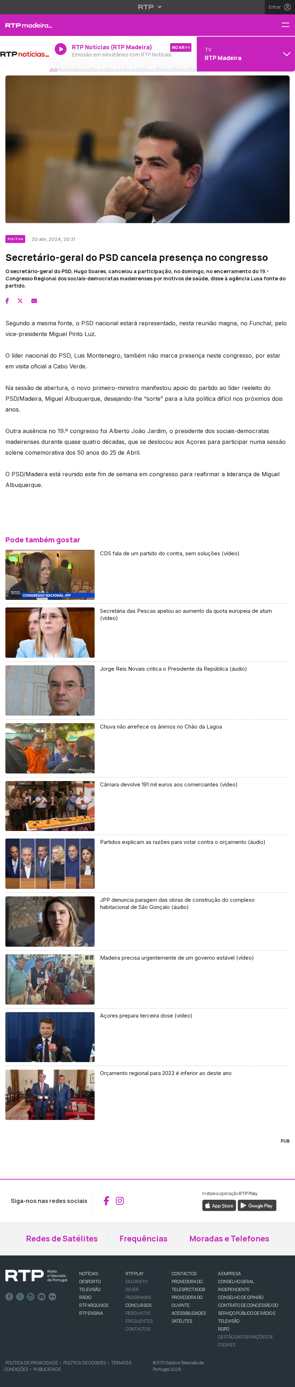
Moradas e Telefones (229, 1238)
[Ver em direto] (24, 54)
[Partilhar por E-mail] (34, 301)
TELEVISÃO (89, 1289)
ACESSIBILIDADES (189, 1313)
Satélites (182, 1321)
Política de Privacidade (31, 1363)
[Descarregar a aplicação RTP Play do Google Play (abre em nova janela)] (257, 1205)
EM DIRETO (137, 1281)
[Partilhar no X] (20, 301)
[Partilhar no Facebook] (7, 301)
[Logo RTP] (36, 1276)
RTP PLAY (135, 1274)
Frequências (143, 1238)
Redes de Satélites (62, 1238)
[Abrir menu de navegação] (288, 25)
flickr (52, 1297)
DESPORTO (90, 1281)
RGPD (223, 1329)
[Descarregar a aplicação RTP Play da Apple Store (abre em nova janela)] (219, 1205)
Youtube (42, 1297)
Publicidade (47, 1369)
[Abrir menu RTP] (148, 7)
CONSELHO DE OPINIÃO (240, 1297)
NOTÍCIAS (88, 1274)
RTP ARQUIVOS (93, 1305)
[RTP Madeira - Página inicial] (24, 25)
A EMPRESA (229, 1274)
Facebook (9, 1297)
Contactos (138, 1329)
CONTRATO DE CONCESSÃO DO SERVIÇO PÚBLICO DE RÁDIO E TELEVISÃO (248, 1313)
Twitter (20, 1297)
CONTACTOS (184, 1274)
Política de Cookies (84, 1363)
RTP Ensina (91, 1313)
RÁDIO (85, 1297)
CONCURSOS (138, 1305)
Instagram (31, 1297)
